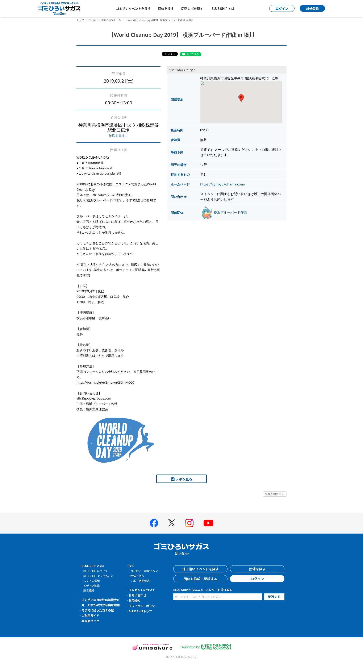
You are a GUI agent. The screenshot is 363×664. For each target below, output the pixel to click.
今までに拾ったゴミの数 (98, 610)
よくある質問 (91, 581)
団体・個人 (137, 576)
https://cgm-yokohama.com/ (222, 184)
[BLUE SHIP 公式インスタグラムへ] (189, 523)
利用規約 (134, 600)
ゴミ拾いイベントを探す (133, 8)
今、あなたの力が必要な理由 (101, 605)
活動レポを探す (192, 8)
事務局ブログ (90, 621)
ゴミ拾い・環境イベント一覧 (104, 20)
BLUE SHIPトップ (140, 611)
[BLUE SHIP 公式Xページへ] (171, 522)
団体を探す (166, 8)
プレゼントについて (142, 590)
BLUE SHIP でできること (98, 576)
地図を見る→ (118, 135)
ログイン (257, 578)
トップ (80, 20)
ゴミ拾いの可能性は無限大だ (101, 600)
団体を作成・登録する (200, 578)
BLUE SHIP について (95, 571)
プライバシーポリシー (143, 606)
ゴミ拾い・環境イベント (145, 571)
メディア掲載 (91, 586)
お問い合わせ (137, 595)
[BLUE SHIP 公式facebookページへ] (154, 523)
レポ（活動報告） (141, 581)
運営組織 (88, 590)
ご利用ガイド (90, 615)
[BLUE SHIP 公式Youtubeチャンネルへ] (208, 523)
